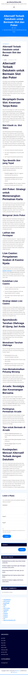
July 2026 (3, 638)
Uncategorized (6, 43)
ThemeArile (14, 672)
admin (5, 59)
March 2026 (3, 647)
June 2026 (3, 640)
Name (4, 516)
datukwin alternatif (7, 270)
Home (14, 28)
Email (4, 522)
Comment (5, 505)
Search (5, 545)
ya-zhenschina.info (14, 2)
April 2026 (3, 645)
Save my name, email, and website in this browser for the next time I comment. (14, 531)
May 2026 (3, 643)
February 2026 (4, 649)
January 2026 (4, 652)
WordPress (17, 670)
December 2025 (4, 654)
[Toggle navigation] (14, 7)
